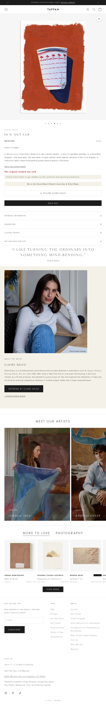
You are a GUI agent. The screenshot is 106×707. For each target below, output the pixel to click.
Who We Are (77, 644)
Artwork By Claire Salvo (23, 389)
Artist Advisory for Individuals (85, 623)
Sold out (53, 203)
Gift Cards (56, 623)
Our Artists (76, 614)
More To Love (36, 533)
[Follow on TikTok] (20, 693)
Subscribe (14, 630)
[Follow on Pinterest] (13, 693)
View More (53, 589)
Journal (74, 609)
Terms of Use (57, 632)
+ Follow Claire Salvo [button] (15, 396)
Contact (54, 614)
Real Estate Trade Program (84, 635)
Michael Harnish (68, 2)
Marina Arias (76, 575)
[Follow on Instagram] (5, 693)
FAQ (53, 609)
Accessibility (57, 637)
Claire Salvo (11, 130)
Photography (69, 533)
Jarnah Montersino (14, 575)
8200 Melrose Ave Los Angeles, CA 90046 (24, 676)
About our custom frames (15, 167)
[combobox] (94, 9)
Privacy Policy (57, 628)
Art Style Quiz (57, 618)
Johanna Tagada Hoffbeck (50, 575)
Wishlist (74, 649)
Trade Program (78, 618)
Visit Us (74, 640)
